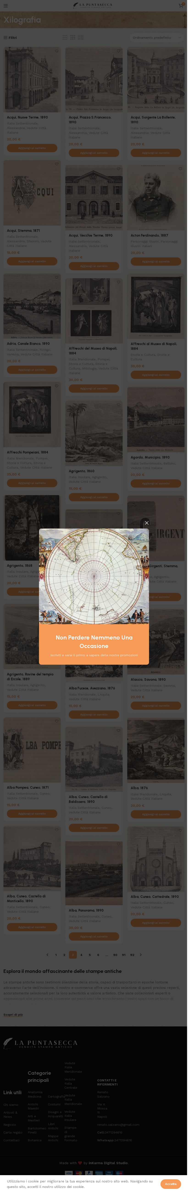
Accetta (171, 1184)
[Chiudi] (146, 523)
